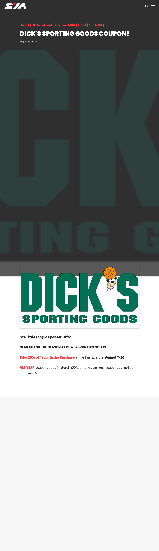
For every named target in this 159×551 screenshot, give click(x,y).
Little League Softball (65, 25)
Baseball (25, 25)
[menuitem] (79, 445)
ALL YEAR (27, 368)
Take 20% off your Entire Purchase (47, 357)
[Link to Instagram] (22, 509)
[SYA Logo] (15, 6)
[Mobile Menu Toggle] (153, 6)
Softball (82, 25)
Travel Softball (95, 25)
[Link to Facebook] (12, 509)
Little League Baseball (42, 25)
